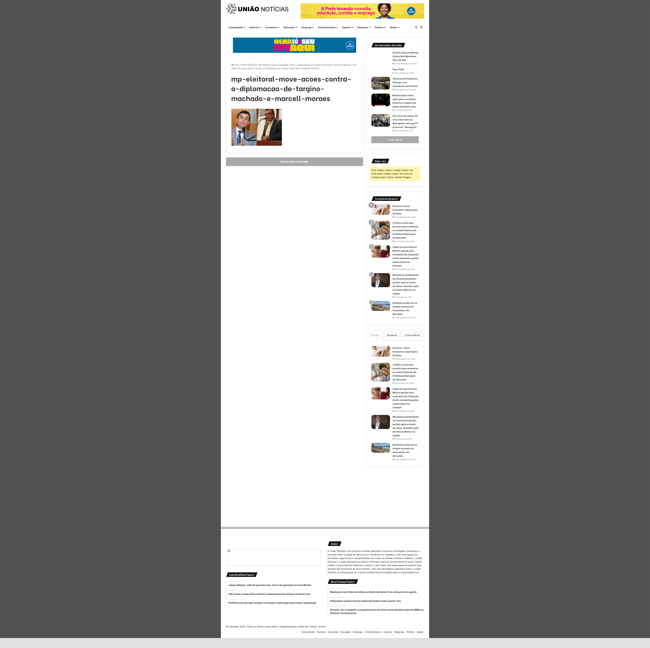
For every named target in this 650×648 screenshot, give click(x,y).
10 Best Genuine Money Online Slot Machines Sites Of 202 (405, 56)
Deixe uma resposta (294, 161)
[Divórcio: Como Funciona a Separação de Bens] (380, 209)
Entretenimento (327, 27)
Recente (392, 335)
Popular (374, 335)
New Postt (398, 69)
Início (236, 64)
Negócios (363, 27)
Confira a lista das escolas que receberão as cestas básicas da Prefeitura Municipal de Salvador (405, 230)
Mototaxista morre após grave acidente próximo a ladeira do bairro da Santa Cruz (404, 100)
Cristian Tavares (317, 626)
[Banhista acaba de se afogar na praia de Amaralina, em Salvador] (380, 306)
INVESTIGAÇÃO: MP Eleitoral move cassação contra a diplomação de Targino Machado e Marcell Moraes (296, 64)
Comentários (412, 335)
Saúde (393, 27)
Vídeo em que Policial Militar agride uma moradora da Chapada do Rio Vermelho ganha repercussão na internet (405, 256)
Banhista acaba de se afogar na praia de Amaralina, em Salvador (405, 308)
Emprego (306, 27)
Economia (271, 27)
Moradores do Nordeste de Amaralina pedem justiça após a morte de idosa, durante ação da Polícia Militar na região (406, 284)
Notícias (254, 27)
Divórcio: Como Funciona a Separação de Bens (405, 209)
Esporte (346, 27)
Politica (379, 27)
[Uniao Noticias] (257, 9)
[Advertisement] (395, 495)
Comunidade (235, 27)
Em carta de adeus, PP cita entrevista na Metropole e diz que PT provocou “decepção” (405, 121)
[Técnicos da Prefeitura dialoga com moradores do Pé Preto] (380, 83)
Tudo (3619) (395, 139)
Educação (289, 27)
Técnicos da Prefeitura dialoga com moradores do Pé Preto (405, 82)
